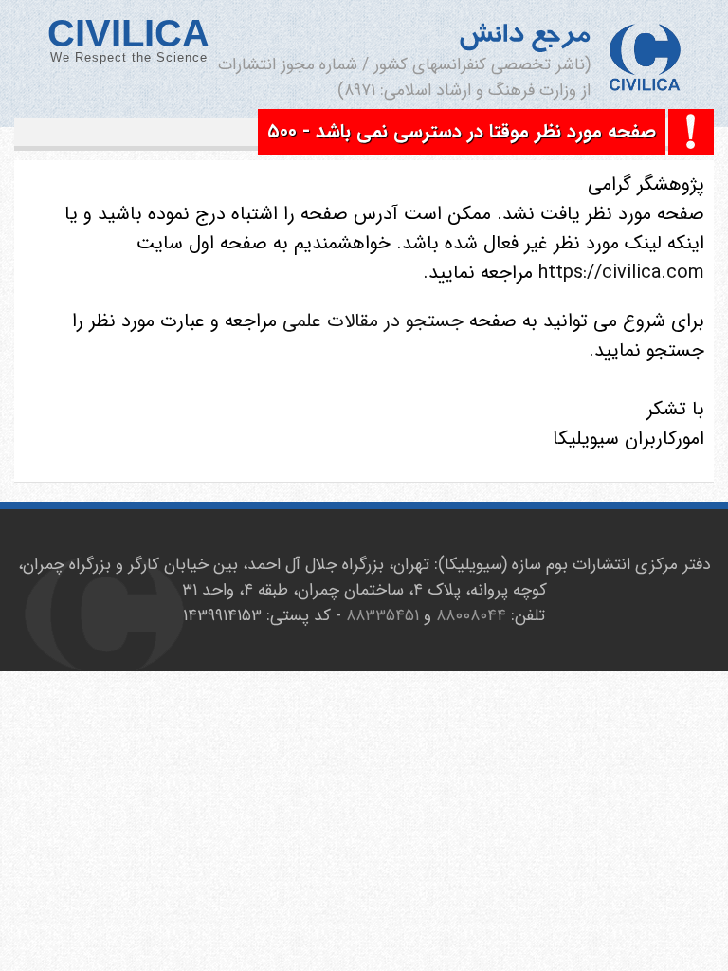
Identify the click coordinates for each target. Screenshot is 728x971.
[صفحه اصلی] (645, 60)
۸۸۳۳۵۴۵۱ (382, 616)
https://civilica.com (618, 272)
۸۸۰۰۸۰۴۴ (471, 616)
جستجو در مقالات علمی (373, 321)
